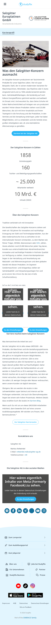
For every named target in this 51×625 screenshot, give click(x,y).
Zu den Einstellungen (12, 330)
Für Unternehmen (16, 569)
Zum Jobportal (14, 553)
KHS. (38, 243)
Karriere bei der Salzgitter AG (25, 133)
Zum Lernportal (15, 537)
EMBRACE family (29, 617)
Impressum (6, 603)
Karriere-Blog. (35, 401)
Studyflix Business (17, 575)
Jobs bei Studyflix (38, 564)
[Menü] (5, 4)
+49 (25, 455)
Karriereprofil (8, 32)
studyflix (27, 4)
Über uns (13, 564)
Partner (42, 569)
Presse (42, 575)
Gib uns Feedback (25, 607)
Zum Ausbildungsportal (18, 545)
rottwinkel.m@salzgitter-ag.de (28, 452)
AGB (14, 603)
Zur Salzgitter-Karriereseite (25, 422)
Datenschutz (23, 603)
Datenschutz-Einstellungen (40, 603)
